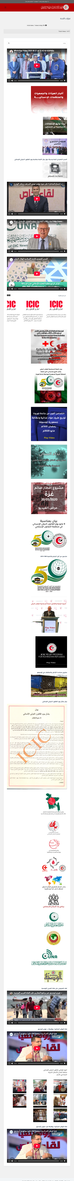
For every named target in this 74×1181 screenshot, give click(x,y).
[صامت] (12, 81)
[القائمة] (5, 7)
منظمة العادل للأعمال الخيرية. (57, 1072)
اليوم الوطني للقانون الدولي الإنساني (55, 1070)
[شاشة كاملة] (9, 81)
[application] (37, 65)
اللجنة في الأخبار (62, 1074)
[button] (9, 295)
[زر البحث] (9, 43)
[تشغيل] (65, 81)
